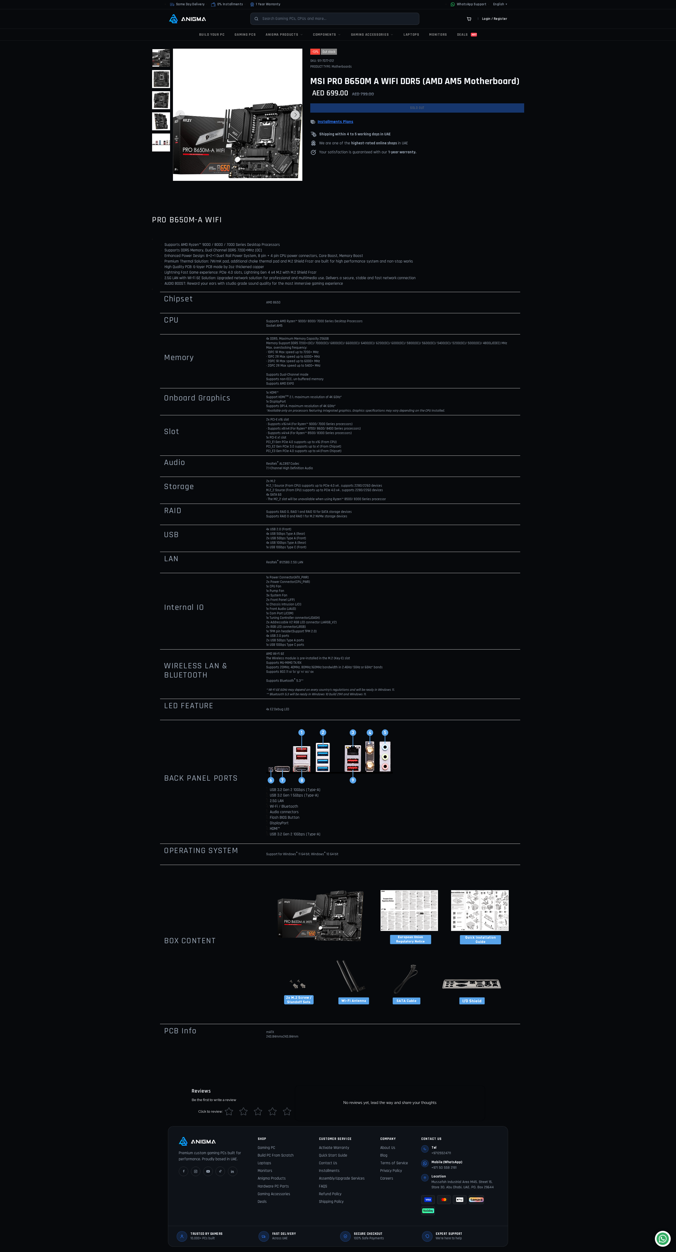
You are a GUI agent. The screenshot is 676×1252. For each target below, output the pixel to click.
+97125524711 (441, 1153)
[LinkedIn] (232, 1171)
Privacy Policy (391, 1170)
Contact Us (328, 1163)
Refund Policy (330, 1193)
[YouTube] (208, 1171)
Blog (383, 1155)
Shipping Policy (331, 1201)
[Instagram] (195, 1171)
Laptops (264, 1163)
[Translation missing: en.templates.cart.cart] (469, 18)
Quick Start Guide (333, 1155)
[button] (227, 4)
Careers (386, 1178)
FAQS (323, 1186)
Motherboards (342, 67)
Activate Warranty (334, 1147)
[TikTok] (220, 1171)
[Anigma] (187, 18)
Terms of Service (394, 1163)
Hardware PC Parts (273, 1186)
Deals (262, 1201)
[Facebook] (183, 1171)
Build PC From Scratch (276, 1155)
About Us (387, 1147)
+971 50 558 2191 (444, 1167)
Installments (329, 1170)
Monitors (265, 1170)
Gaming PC (266, 1147)
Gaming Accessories (274, 1193)
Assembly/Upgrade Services (342, 1178)
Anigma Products (272, 1178)
